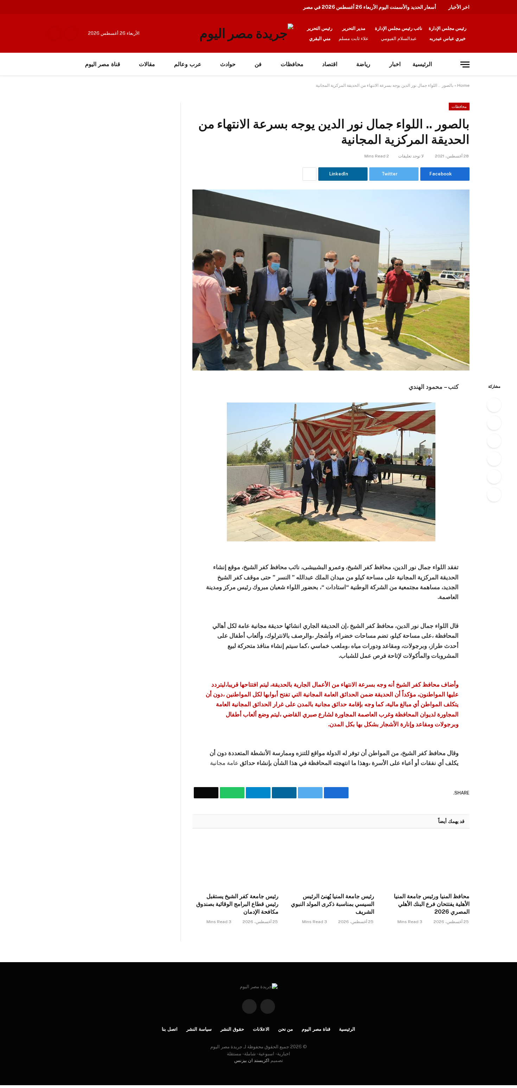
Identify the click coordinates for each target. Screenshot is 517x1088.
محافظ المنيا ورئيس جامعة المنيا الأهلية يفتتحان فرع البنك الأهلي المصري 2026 (432, 904)
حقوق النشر (232, 1029)
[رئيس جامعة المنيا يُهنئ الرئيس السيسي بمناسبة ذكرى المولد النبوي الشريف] (331, 862)
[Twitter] (494, 423)
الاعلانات (261, 1029)
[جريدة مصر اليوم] (246, 33)
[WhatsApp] (494, 477)
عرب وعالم (188, 64)
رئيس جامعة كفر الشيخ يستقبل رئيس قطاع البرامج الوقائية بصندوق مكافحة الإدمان (237, 904)
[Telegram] (494, 459)
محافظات (292, 64)
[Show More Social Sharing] (309, 174)
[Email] (494, 495)
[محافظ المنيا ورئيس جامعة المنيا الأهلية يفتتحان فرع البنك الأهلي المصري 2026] (426, 862)
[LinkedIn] (494, 441)
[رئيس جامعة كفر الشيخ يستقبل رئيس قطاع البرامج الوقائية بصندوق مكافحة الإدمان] (235, 862)
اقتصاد (329, 64)
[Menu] (465, 64)
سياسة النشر (199, 1029)
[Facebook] (494, 405)
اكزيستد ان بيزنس (251, 1060)
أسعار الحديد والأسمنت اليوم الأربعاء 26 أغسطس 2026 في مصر (369, 7)
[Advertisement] (73, 154)
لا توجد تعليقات (411, 156)
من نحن (285, 1029)
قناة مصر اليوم (316, 1029)
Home (463, 85)
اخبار (395, 64)
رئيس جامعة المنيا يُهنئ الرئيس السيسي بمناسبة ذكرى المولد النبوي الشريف (332, 904)
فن (258, 64)
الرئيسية (422, 64)
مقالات (147, 64)
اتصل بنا (170, 1029)
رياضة (363, 64)
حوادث (228, 64)
